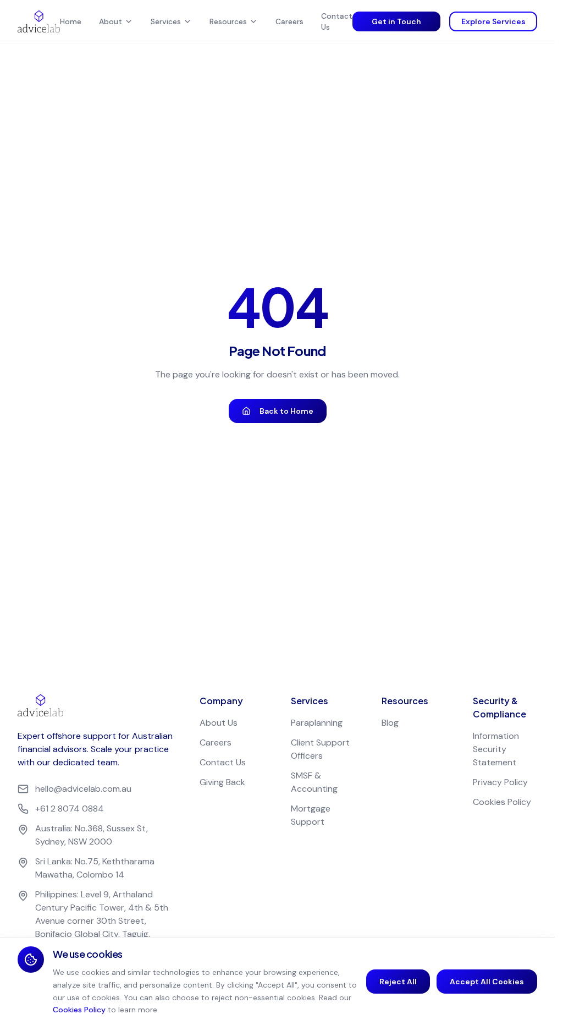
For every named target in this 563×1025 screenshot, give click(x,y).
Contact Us (336, 21)
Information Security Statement (496, 749)
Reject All (398, 981)
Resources (228, 21)
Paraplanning (317, 722)
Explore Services (493, 21)
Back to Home (286, 411)
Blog (390, 722)
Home (70, 21)
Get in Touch (396, 21)
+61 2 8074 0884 (69, 808)
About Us (219, 722)
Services (166, 21)
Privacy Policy (500, 782)
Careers (289, 21)
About (110, 21)
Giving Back (222, 782)
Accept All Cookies (487, 981)
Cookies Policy (502, 802)
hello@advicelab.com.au (83, 788)
